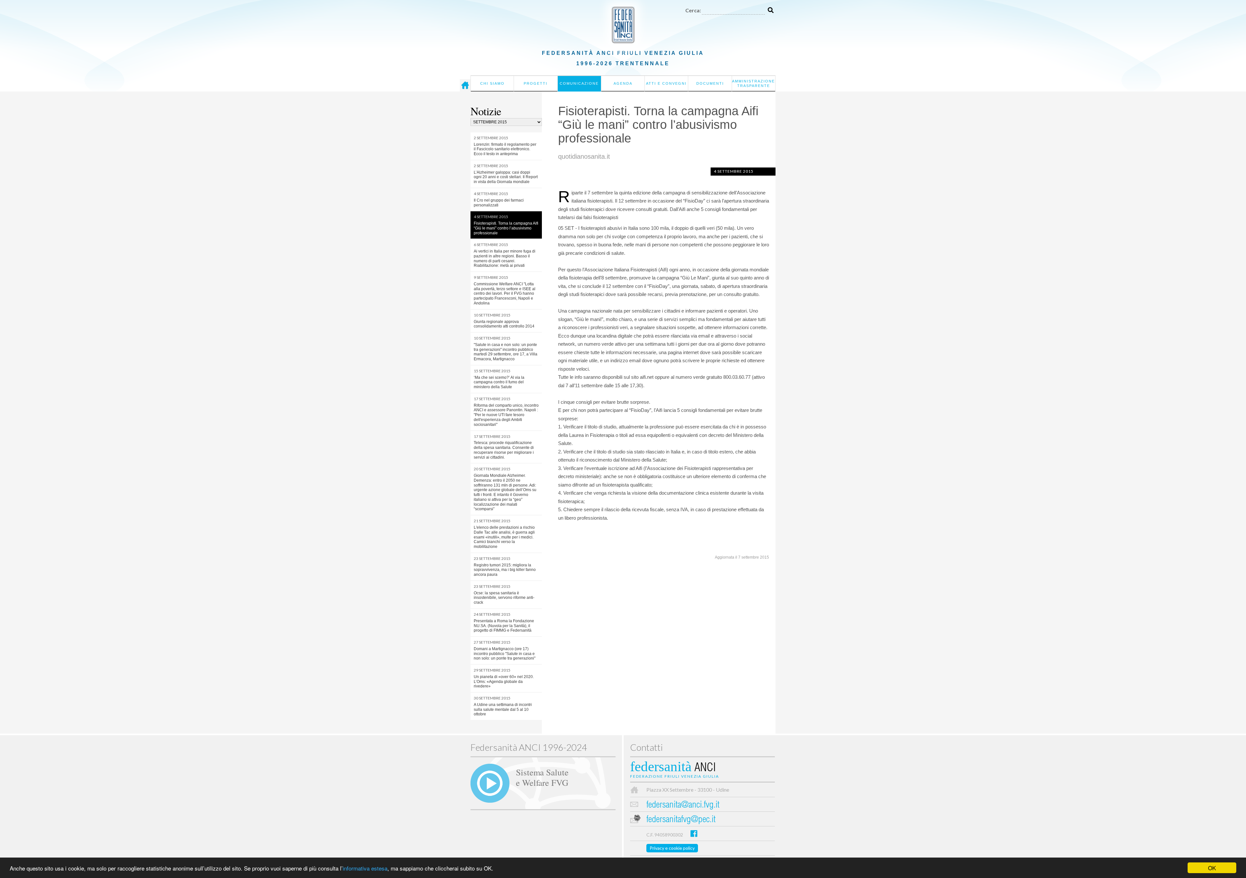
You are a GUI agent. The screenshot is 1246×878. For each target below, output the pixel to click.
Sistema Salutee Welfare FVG (542, 777)
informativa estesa (365, 868)
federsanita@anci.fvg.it (682, 805)
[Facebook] (693, 833)
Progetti (535, 83)
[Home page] (465, 85)
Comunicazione (579, 83)
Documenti (710, 83)
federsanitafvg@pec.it (680, 820)
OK (1212, 868)
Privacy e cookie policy (672, 848)
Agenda (623, 83)
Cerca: (693, 10)
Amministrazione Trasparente (753, 83)
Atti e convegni (666, 83)
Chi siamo (492, 83)
